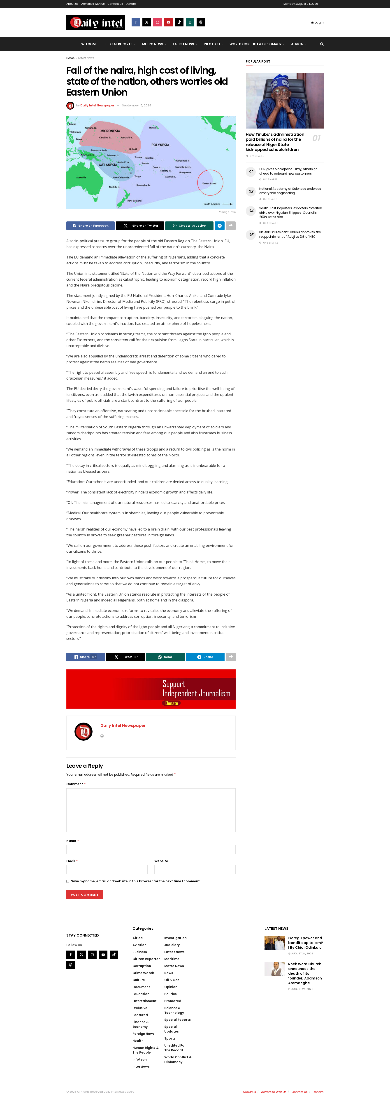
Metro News (152, 44)
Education (140, 994)
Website (161, 861)
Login (319, 22)
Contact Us (115, 4)
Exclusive (139, 1008)
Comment (76, 784)
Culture (138, 980)
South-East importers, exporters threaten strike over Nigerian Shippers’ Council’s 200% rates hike (290, 212)
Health (138, 1040)
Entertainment (144, 1001)
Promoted (172, 1001)
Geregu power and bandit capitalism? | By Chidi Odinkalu (305, 943)
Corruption (141, 966)
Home (70, 58)
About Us (72, 4)
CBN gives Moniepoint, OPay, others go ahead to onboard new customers (288, 171)
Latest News (183, 44)
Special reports (118, 44)
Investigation (175, 938)
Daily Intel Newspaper (97, 105)
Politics (170, 994)
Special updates (171, 1029)
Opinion (170, 987)
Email (72, 861)
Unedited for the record (175, 1047)
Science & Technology (174, 1010)
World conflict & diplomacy (255, 44)
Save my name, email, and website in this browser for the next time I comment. (136, 881)
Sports (170, 1038)
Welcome (89, 44)
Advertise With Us (93, 4)
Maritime (171, 959)
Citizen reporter (146, 959)
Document (141, 987)
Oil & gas (171, 980)
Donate (131, 4)
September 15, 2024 (136, 105)
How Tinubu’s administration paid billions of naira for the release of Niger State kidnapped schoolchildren (275, 142)
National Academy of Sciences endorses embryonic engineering (290, 190)
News (168, 973)
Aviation (139, 945)
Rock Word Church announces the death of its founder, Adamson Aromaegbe (305, 973)
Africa (297, 44)
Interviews (141, 1066)
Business (139, 952)
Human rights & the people (145, 1050)
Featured (140, 1015)
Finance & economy (140, 1024)
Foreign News (143, 1033)
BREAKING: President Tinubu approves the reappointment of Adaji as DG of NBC (290, 234)
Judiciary (172, 945)
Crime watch (143, 973)
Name (72, 840)
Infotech (212, 44)
